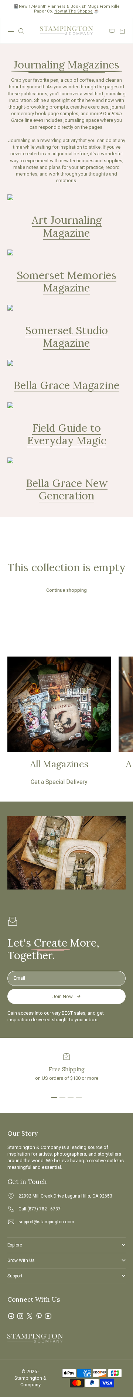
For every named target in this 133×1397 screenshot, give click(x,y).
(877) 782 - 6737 (44, 1209)
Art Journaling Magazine (67, 226)
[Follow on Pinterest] (38, 1316)
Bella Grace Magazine (66, 385)
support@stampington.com (46, 1221)
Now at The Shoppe (73, 11)
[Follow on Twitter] (29, 1316)
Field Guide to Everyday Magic (66, 434)
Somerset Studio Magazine (66, 336)
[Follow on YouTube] (48, 1316)
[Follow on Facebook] (11, 1316)
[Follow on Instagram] (20, 1316)
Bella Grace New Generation (67, 489)
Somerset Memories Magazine (66, 281)
